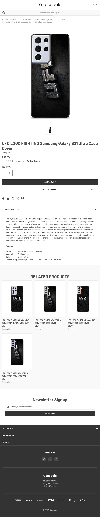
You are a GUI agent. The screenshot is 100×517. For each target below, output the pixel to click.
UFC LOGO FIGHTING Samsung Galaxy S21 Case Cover (48, 321)
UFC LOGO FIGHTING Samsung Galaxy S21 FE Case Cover (15, 374)
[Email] (8, 198)
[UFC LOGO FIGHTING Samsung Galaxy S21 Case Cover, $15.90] (50, 299)
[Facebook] (3, 198)
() (96, 5)
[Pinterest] (22, 198)
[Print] (13, 198)
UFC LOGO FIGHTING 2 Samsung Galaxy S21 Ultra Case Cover (15, 321)
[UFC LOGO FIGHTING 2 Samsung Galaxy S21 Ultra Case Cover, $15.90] (17, 299)
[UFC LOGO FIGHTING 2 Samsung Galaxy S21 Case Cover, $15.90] (83, 299)
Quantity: (6, 167)
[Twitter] (17, 198)
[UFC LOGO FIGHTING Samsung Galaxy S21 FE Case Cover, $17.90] (17, 352)
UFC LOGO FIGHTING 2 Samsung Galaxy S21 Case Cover (81, 321)
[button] (32, 161)
